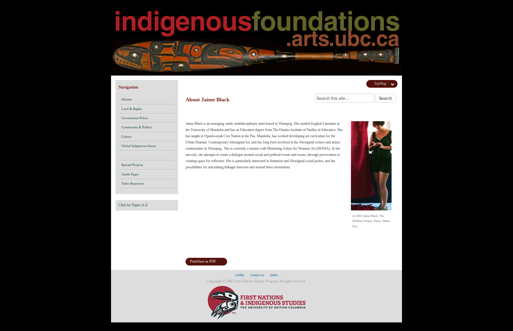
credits (239, 275)
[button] (169, 99)
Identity (126, 99)
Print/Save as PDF (203, 261)
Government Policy (134, 118)
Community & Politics (136, 127)
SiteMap (380, 83)
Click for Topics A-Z (133, 205)
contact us (257, 275)
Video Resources (132, 183)
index (274, 275)
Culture (126, 136)
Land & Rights (131, 109)
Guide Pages (130, 174)
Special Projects (132, 165)
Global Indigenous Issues (138, 146)
